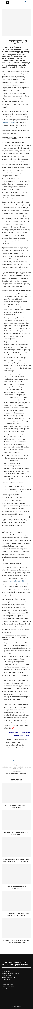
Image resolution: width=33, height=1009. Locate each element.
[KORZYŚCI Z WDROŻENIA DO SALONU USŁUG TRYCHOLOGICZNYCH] (16, 928)
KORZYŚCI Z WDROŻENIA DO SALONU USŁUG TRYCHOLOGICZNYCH (16, 941)
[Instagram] (17, 2)
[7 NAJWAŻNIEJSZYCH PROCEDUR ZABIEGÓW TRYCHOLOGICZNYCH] (16, 901)
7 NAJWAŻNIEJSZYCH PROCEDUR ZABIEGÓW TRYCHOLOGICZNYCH (16, 914)
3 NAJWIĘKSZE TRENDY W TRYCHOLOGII (16, 887)
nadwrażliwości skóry (17, 581)
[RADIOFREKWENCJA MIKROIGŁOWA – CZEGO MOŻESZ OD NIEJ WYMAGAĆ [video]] (16, 847)
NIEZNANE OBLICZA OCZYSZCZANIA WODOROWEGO (17, 833)
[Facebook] (15, 2)
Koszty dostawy (6, 989)
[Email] (21, 2)
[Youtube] (19, 2)
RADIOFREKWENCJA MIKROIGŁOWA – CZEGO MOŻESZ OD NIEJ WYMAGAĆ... (16, 860)
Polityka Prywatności (7, 984)
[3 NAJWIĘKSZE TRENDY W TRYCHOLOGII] (16, 874)
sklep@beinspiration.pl (8, 977)
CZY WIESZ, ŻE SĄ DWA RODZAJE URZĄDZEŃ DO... (16, 806)
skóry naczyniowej (8, 122)
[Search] (31, 2)
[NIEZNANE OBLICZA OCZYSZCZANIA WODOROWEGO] (16, 820)
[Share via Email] (18, 760)
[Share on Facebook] (16, 760)
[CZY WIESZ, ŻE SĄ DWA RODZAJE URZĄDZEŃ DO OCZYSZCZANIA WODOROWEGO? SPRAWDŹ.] (16, 793)
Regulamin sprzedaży (8, 986)
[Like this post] (14, 760)
